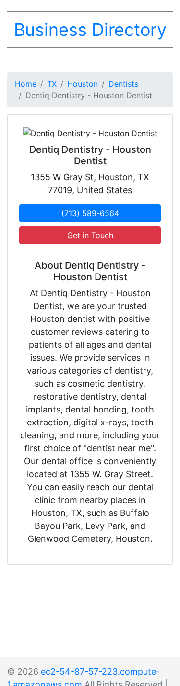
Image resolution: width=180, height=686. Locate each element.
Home (25, 84)
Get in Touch (90, 235)
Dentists (123, 84)
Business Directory (90, 29)
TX (52, 84)
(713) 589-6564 (90, 213)
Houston (82, 84)
